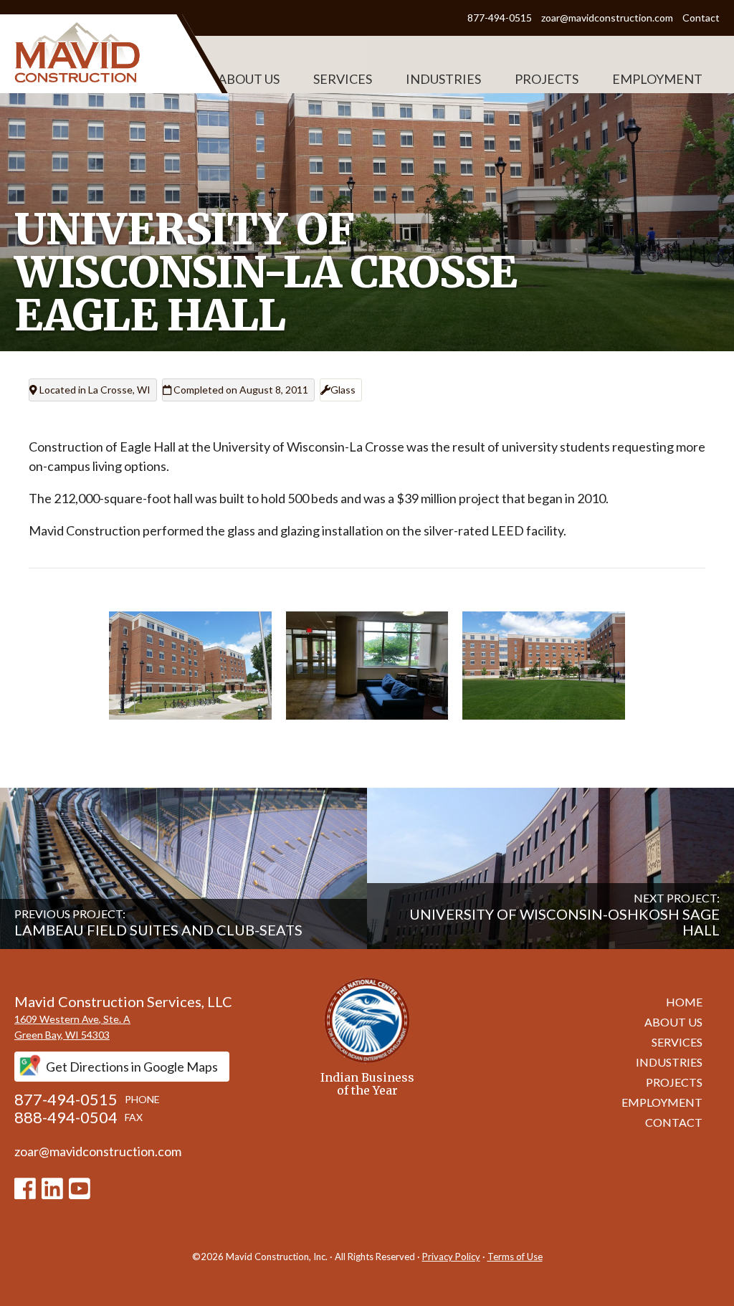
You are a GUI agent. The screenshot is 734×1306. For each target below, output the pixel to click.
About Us (249, 79)
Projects (546, 79)
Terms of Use (515, 1256)
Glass (343, 389)
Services (342, 79)
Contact (701, 17)
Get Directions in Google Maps (132, 1066)
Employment (657, 79)
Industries (443, 79)
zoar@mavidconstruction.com (607, 17)
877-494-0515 (500, 17)
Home (684, 1002)
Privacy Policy (451, 1256)
